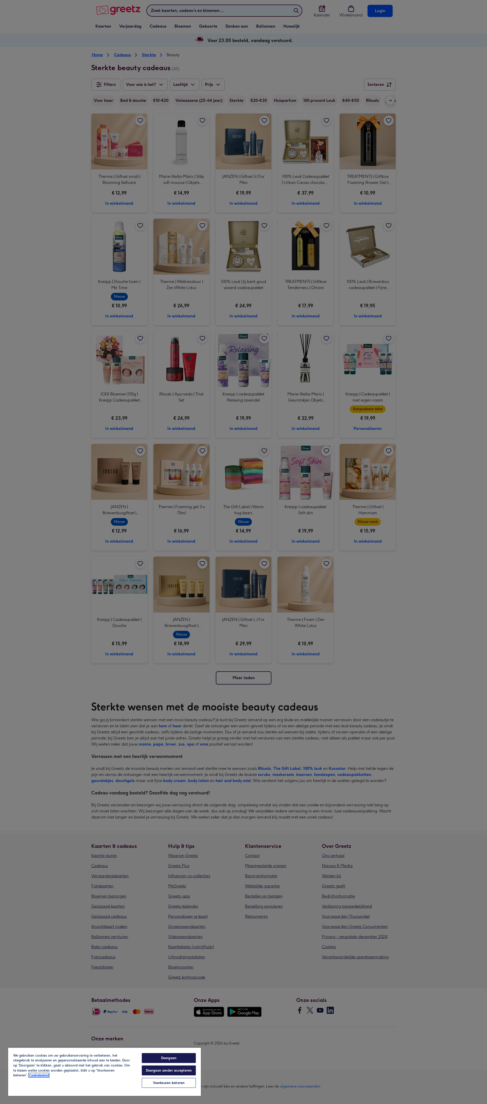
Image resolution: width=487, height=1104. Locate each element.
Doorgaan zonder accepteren (169, 1070)
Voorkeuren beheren (169, 1083)
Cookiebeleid (39, 1075)
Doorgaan (169, 1058)
